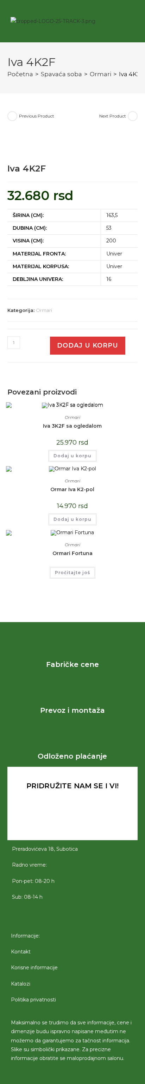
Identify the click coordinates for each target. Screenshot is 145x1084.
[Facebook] (53, 821)
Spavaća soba (61, 74)
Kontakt (21, 951)
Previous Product (36, 116)
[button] (115, 21)
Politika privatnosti (33, 999)
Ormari (100, 74)
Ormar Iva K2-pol (72, 489)
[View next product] (133, 116)
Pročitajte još (72, 572)
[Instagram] (72, 821)
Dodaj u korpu (87, 345)
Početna (20, 74)
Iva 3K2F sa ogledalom (72, 426)
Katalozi (20, 984)
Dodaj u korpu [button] (72, 455)
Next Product (112, 116)
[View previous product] (12, 116)
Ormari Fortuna (72, 553)
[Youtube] (92, 821)
